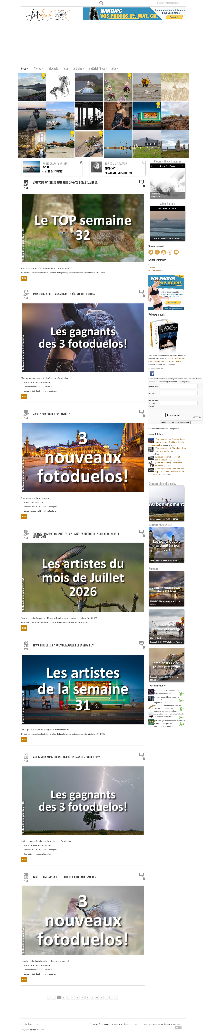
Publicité (95, 1024)
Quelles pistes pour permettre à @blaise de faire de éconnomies (166, 442)
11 (102, 997)
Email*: (152, 393)
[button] (152, 373)
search (101, 3)
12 (106, 997)
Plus (24, 278)
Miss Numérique (155, 270)
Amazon (151, 267)
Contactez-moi (131, 1024)
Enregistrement (173, 2)
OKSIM (46, 167)
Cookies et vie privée (173, 1024)
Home (87, 1024)
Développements (116, 1024)
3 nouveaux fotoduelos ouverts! (51, 413)
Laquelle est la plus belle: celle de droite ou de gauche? (64, 876)
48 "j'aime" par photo (167, 208)
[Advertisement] (103, 44)
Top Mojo (104, 1024)
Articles (76, 69)
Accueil (25, 68)
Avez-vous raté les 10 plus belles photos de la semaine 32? (65, 182)
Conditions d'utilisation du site (151, 1024)
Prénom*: (153, 386)
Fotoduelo (53, 68)
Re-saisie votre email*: (153, 403)
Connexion (161, 2)
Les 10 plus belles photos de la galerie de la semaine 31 (63, 645)
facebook (180, 1027)
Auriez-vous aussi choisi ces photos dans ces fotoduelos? (66, 756)
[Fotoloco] (48, 15)
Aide (112, 69)
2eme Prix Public (167, 166)
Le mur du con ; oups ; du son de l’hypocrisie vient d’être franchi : (166, 471)
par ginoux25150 (158, 196)
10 (97, 997)
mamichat (110, 168)
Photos (36, 69)
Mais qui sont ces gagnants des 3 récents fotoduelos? (64, 293)
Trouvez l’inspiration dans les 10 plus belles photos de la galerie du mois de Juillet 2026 (76, 535)
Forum (66, 68)
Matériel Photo (96, 69)
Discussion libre (163, 439)
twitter (176, 1027)
